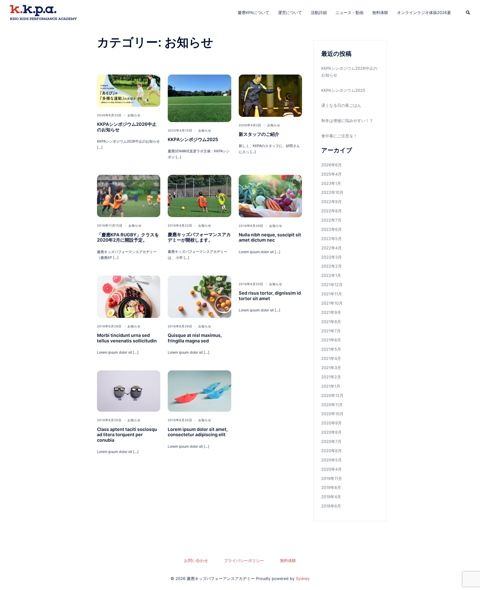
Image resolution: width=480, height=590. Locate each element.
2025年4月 (331, 174)
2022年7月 (331, 220)
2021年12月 (332, 284)
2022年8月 (331, 210)
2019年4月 (331, 496)
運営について (290, 12)
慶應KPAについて (253, 12)
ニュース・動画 (350, 12)
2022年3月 (331, 257)
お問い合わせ (196, 560)
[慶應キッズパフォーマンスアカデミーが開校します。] (199, 195)
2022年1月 (331, 275)
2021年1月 (330, 386)
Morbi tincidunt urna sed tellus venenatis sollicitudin (127, 338)
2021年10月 (332, 303)
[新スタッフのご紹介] (270, 95)
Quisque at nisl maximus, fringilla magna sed (195, 338)
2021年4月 (331, 358)
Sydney (303, 578)
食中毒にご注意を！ (339, 135)
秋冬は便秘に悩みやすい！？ (347, 120)
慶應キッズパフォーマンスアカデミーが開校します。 (199, 237)
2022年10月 (332, 192)
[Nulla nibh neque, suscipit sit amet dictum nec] (270, 195)
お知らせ (134, 115)
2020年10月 (332, 413)
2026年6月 (331, 164)
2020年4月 (331, 469)
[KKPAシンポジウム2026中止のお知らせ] (128, 90)
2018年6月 (331, 505)
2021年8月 (331, 321)
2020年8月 (331, 432)
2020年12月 (332, 395)
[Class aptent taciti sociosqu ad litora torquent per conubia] (128, 390)
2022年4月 (331, 247)
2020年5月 (331, 459)
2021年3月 (331, 367)
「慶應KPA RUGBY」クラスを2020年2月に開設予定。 (128, 237)
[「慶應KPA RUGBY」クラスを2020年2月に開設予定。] (128, 195)
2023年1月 (331, 183)
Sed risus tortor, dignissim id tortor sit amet (270, 295)
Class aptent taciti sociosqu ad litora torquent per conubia (127, 435)
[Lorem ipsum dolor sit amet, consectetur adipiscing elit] (199, 390)
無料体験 (380, 12)
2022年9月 (331, 201)
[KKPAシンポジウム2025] (199, 97)
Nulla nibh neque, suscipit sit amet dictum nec (270, 237)
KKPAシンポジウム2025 (193, 139)
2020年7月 (331, 441)
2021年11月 (331, 293)
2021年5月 (331, 349)
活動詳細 (319, 12)
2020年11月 (332, 404)
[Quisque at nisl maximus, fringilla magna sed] (199, 296)
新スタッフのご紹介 (259, 134)
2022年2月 (331, 266)
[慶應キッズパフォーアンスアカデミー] (43, 12)
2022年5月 (331, 238)
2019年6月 (331, 487)
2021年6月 (331, 339)
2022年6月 (331, 229)
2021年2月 (331, 376)
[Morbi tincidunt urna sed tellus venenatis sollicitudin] (128, 296)
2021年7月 (331, 330)
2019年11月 (331, 478)
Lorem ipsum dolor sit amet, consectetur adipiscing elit (198, 432)
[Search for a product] (468, 13)
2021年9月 (331, 312)
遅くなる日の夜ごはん (341, 105)
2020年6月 (331, 450)
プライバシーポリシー (244, 560)
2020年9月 (331, 422)
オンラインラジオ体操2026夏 (424, 12)
